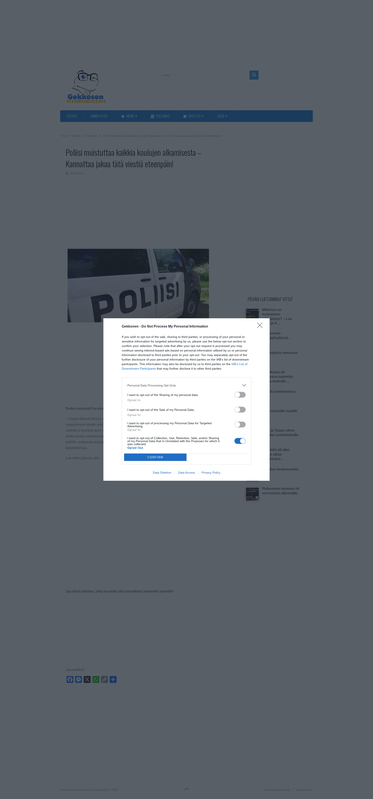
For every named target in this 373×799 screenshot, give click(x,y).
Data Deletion (162, 472)
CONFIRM (155, 457)
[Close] (261, 327)
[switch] (240, 395)
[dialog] (186, 399)
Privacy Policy (211, 472)
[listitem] (186, 385)
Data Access (186, 472)
